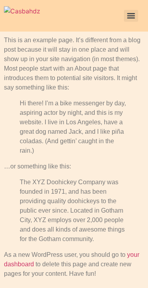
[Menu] (131, 16)
